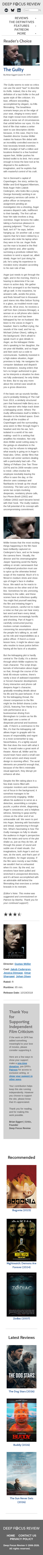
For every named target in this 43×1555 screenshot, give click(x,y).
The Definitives (21, 22)
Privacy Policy (21, 1539)
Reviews (21, 18)
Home (11, 1535)
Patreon (21, 29)
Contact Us (27, 1535)
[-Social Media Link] (6, 10)
